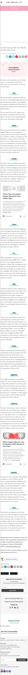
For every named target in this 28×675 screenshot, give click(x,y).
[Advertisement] (14, 25)
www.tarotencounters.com (13, 546)
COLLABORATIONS (12, 645)
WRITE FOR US (11, 640)
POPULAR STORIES (6, 647)
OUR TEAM (3, 645)
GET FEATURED (16, 647)
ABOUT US (3, 640)
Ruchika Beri (12, 53)
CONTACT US (23, 640)
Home (2, 41)
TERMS (17, 640)
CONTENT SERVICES (6, 648)
